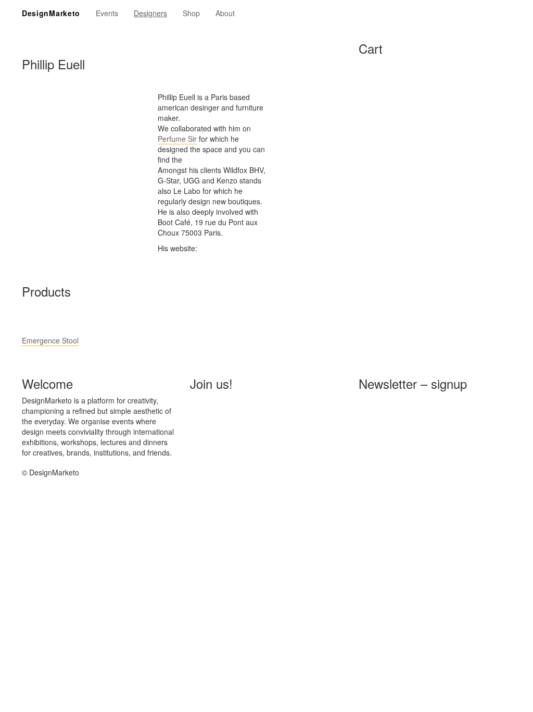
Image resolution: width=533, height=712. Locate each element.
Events (107, 13)
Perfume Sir (177, 138)
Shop (191, 13)
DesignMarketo (51, 13)
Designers (150, 13)
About (225, 13)
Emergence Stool (50, 340)
